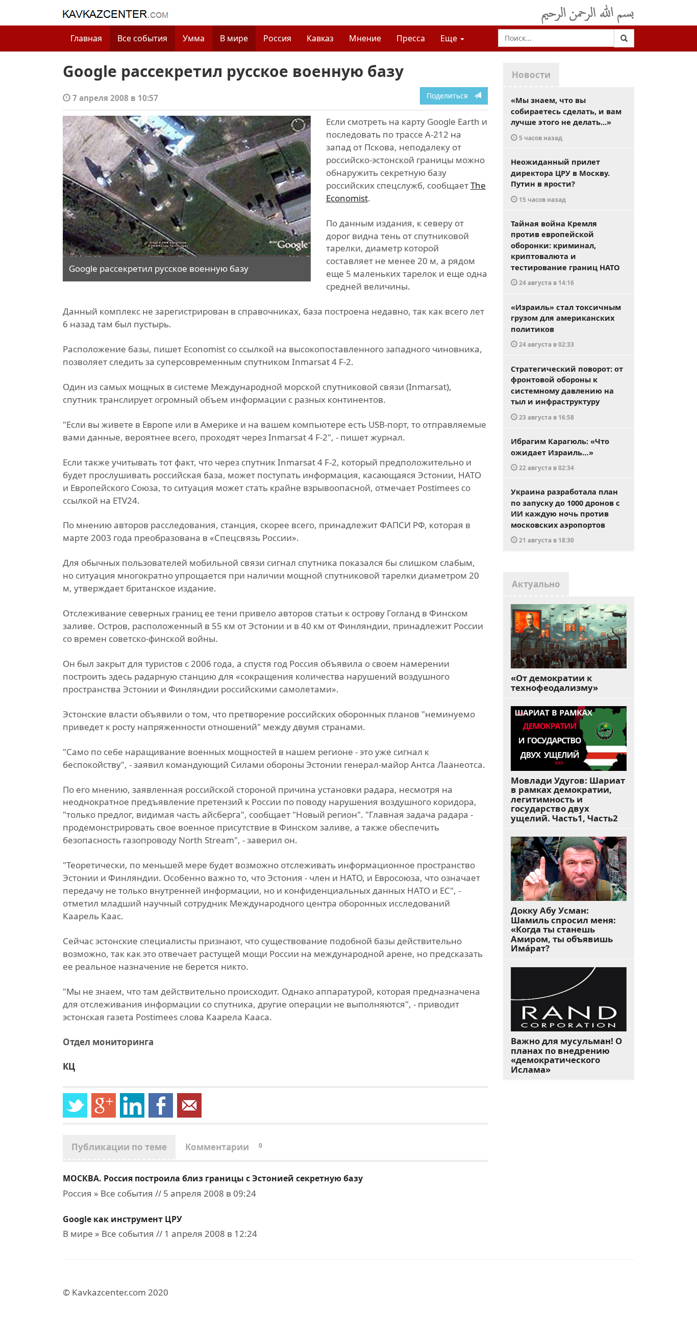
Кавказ (320, 38)
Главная (86, 38)
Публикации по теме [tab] (119, 1147)
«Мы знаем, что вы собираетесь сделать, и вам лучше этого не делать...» (566, 118)
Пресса (410, 38)
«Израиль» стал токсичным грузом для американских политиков (566, 325)
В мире (234, 38)
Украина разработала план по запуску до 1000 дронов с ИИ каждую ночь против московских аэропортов (565, 515)
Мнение (365, 38)
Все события (142, 38)
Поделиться (450, 95)
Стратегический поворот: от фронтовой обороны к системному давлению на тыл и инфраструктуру (567, 392)
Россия (277, 38)
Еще (449, 38)
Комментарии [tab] (223, 1147)
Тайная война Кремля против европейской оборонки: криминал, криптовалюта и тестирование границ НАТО (565, 252)
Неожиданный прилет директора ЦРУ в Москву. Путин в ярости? (560, 180)
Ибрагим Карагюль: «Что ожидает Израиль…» (560, 454)
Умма (194, 38)
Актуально (536, 584)
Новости (531, 75)
